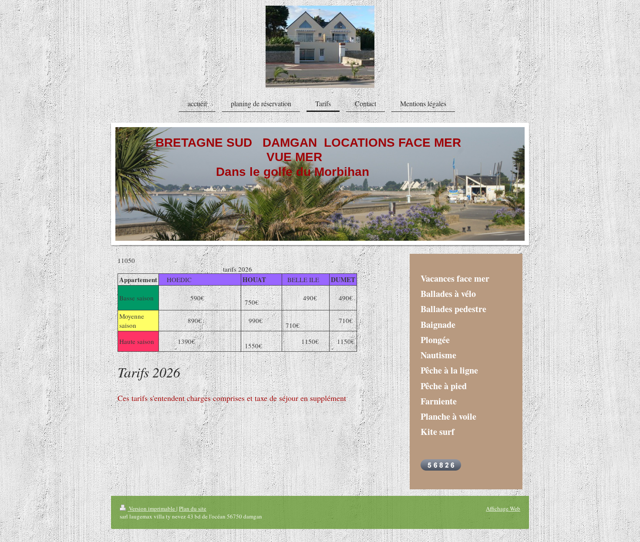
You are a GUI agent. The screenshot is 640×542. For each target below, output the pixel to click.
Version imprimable (152, 508)
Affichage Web (503, 508)
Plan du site (192, 508)
